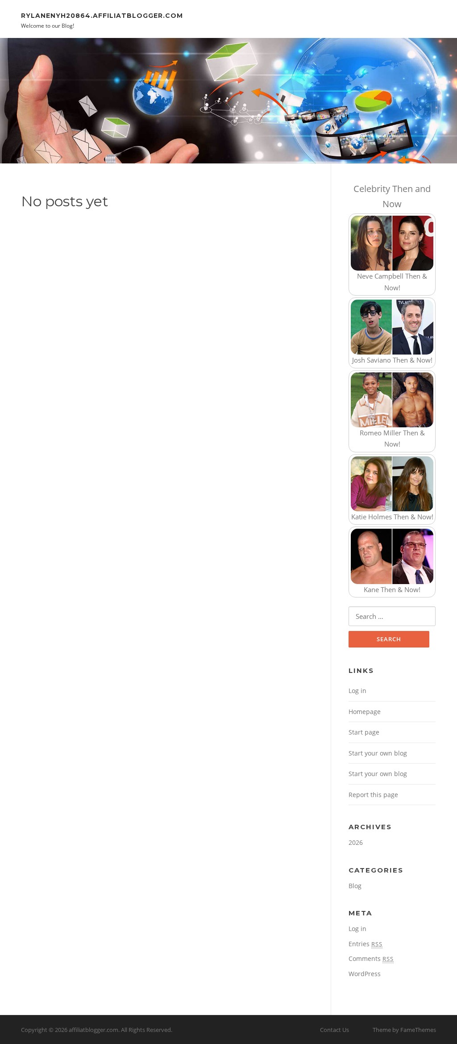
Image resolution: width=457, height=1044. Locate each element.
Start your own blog (378, 753)
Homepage (365, 711)
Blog (355, 885)
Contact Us (334, 1030)
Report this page (373, 794)
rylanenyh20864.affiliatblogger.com (102, 15)
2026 (356, 842)
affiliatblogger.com (93, 1030)
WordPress (365, 973)
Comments (371, 958)
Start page (364, 732)
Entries (365, 944)
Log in (357, 690)
